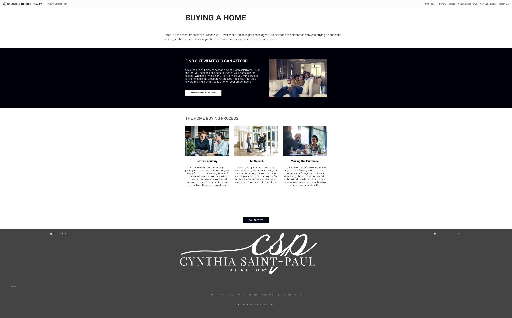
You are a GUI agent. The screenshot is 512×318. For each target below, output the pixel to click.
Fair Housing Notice (289, 295)
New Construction (488, 4)
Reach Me (504, 4)
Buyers (442, 4)
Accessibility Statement (262, 295)
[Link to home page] (23, 4)
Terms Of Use (218, 295)
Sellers (452, 4)
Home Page (430, 5)
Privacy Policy (236, 295)
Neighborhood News (467, 4)
